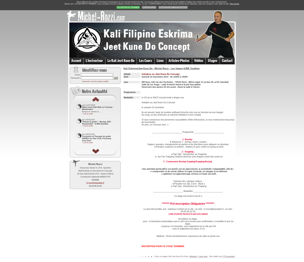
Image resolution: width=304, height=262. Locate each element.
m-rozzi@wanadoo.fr (95, 183)
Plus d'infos (234, 4)
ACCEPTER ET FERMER (128, 7)
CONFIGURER (149, 7)
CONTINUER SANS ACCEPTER (173, 7)
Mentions (193, 256)
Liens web (203, 256)
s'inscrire (86, 81)
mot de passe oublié (99, 81)
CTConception (228, 256)
